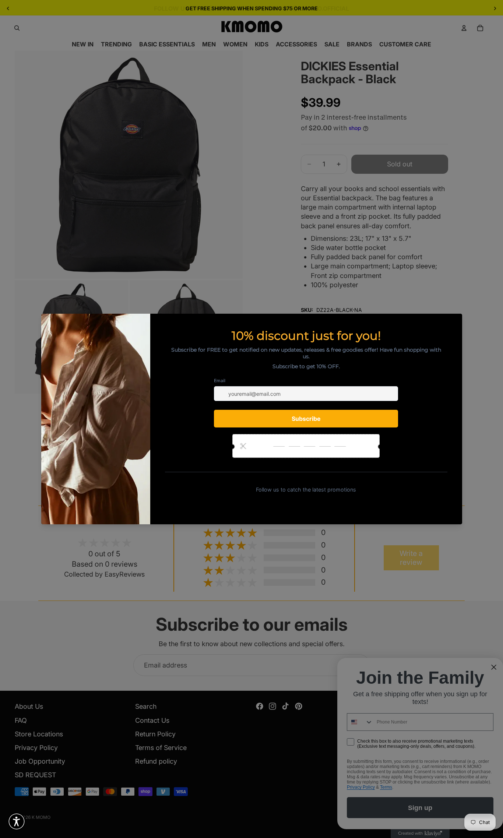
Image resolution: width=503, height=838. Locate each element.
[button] (16, 821)
